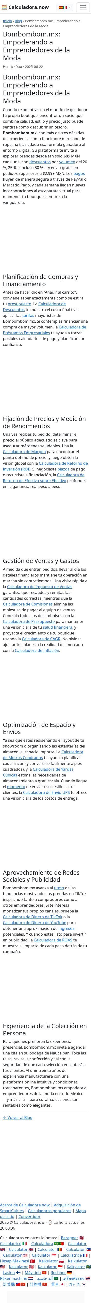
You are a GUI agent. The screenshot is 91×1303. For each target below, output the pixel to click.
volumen (67, 161)
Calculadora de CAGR (41, 638)
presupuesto (19, 303)
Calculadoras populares (49, 1210)
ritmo (59, 887)
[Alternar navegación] (83, 7)
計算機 (9, 1284)
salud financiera (57, 627)
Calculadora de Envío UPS (46, 792)
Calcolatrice (10, 1243)
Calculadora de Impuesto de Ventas (39, 586)
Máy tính (33, 1272)
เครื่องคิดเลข (73, 1278)
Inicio (7, 21)
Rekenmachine (13, 1278)
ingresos (66, 928)
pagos (79, 173)
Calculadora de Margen (24, 451)
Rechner (58, 1272)
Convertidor (29, 1216)
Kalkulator (48, 1261)
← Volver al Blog (18, 1117)
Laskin (9, 1272)
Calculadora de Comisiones (28, 604)
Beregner (69, 1237)
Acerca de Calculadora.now (25, 1205)
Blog (18, 21)
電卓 (55, 1284)
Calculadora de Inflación (37, 650)
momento (16, 786)
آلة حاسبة (45, 1278)
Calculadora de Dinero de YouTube (34, 922)
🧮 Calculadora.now (25, 7)
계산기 (75, 1284)
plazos (63, 469)
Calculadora (42, 1243)
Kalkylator (76, 1266)
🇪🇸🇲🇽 (63, 7)
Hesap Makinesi (14, 1261)
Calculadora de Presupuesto (29, 621)
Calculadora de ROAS (53, 940)
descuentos (40, 161)
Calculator (77, 1243)
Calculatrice (71, 1255)
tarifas (28, 315)
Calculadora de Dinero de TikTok (32, 916)
